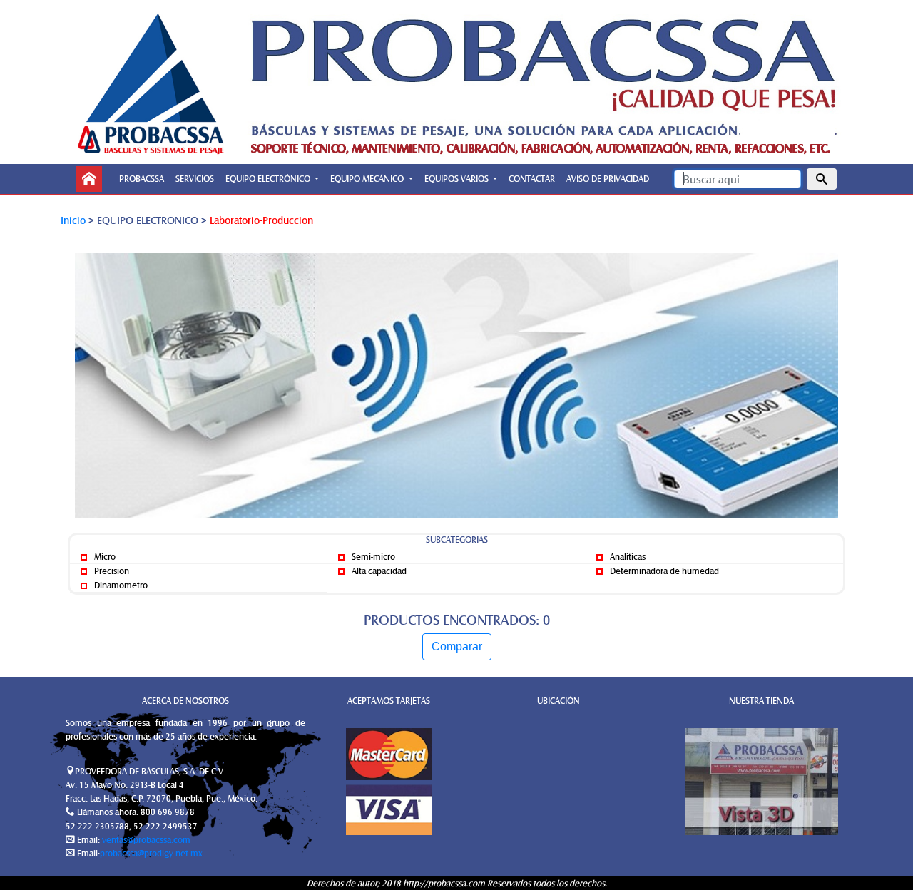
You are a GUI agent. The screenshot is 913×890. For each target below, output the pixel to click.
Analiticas (627, 556)
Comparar (457, 646)
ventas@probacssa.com (145, 839)
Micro (104, 556)
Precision (110, 570)
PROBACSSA (141, 178)
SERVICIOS (194, 178)
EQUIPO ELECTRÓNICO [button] (268, 178)
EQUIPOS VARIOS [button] (457, 178)
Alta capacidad (378, 570)
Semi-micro (372, 556)
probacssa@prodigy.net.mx (151, 853)
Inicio (73, 219)
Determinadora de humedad (663, 570)
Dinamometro (120, 584)
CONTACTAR (532, 178)
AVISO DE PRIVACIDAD (607, 178)
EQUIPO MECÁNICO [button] (368, 178)
